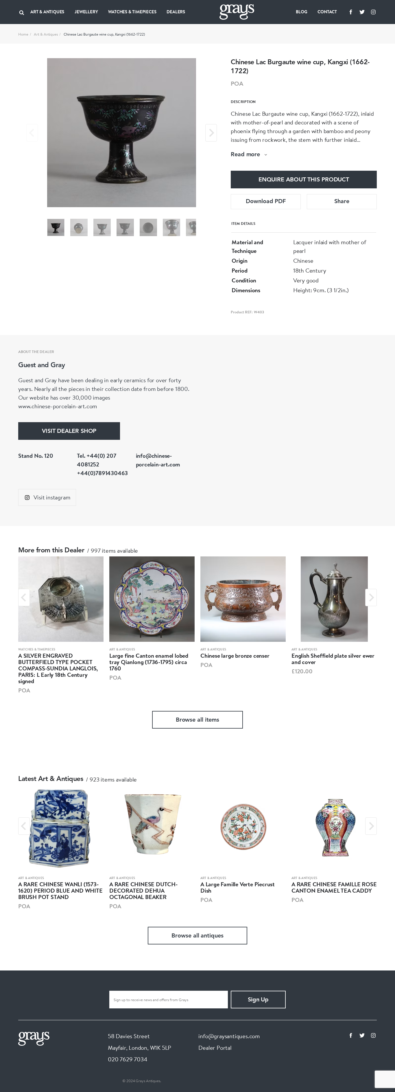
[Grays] (33, 1038)
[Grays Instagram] (373, 11)
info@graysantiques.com (229, 1036)
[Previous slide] (32, 132)
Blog (301, 12)
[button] (55, 227)
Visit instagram (52, 497)
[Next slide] (211, 132)
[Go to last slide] (24, 597)
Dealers (176, 12)
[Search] (21, 11)
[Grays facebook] (350, 11)
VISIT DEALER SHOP (69, 431)
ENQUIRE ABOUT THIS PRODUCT (304, 180)
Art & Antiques (46, 34)
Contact (327, 12)
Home (23, 34)
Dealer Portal (214, 1047)
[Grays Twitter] (362, 11)
